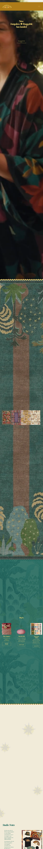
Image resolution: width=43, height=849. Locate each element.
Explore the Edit (21, 644)
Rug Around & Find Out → (21, 41)
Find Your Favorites (6, 644)
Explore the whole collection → (21, 427)
